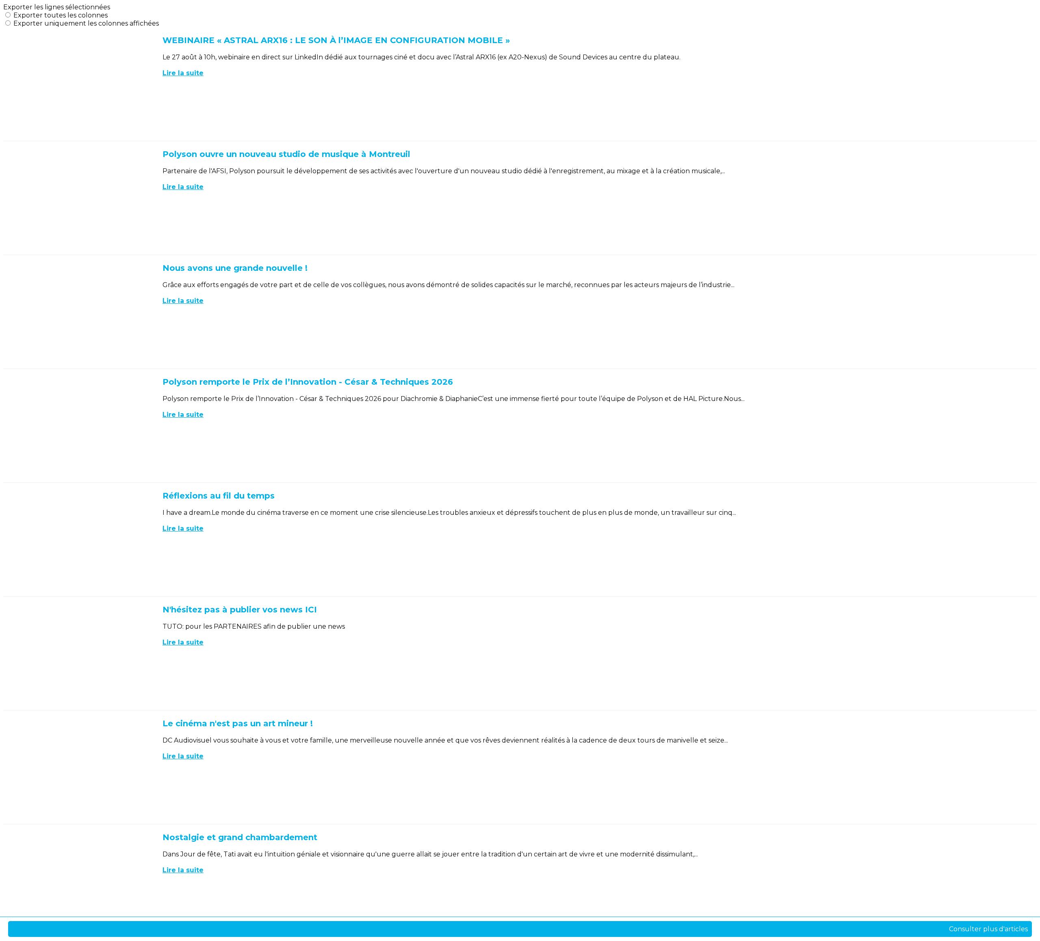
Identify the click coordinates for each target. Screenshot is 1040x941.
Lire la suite (183, 73)
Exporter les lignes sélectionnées (56, 7)
